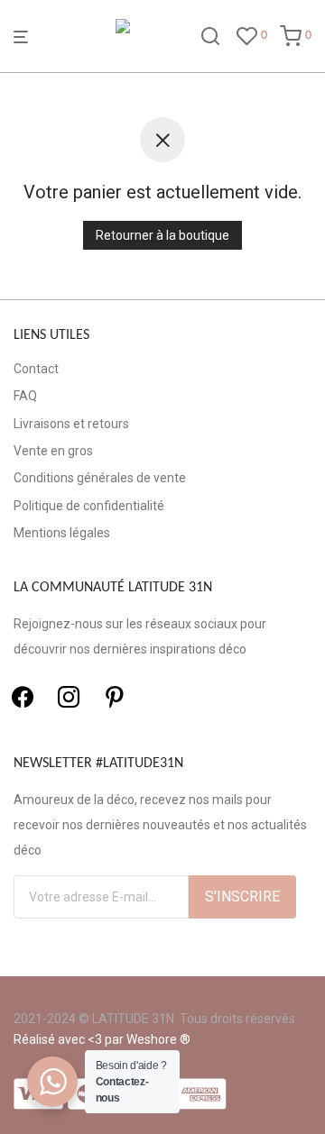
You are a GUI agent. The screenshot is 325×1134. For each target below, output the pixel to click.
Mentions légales (62, 533)
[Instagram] (69, 697)
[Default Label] (115, 697)
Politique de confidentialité (89, 505)
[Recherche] (210, 37)
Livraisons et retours (71, 423)
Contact (36, 368)
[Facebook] (23, 697)
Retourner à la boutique (162, 235)
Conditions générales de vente (100, 478)
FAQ (25, 396)
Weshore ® (158, 1039)
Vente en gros (53, 451)
